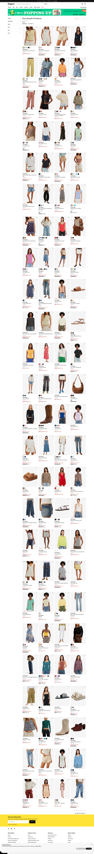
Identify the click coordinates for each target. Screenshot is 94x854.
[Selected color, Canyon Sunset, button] (23, 111)
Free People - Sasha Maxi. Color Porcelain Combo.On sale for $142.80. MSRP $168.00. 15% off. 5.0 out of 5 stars (30, 638)
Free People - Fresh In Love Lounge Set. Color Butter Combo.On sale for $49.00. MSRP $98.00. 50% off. (62, 793)
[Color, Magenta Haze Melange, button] (25, 800)
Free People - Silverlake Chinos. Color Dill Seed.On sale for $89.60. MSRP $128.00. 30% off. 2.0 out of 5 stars (30, 700)
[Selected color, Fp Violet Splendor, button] (55, 425)
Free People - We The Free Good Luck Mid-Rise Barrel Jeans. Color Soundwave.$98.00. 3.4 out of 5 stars (46, 199)
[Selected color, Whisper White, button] (23, 457)
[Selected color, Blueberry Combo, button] (55, 205)
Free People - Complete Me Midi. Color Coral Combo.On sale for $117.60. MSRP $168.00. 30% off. (46, 357)
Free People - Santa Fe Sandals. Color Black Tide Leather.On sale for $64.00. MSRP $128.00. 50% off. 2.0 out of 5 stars (62, 700)
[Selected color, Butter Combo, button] (55, 800)
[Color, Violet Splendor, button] (75, 269)
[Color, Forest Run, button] (73, 174)
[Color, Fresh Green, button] (45, 676)
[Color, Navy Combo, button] (25, 269)
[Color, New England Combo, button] (59, 143)
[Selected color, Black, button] (71, 47)
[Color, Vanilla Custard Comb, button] (57, 143)
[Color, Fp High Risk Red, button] (59, 425)
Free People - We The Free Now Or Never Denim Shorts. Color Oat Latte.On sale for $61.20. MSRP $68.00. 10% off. (46, 762)
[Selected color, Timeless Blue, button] (39, 300)
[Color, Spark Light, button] (73, 205)
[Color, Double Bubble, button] (25, 425)
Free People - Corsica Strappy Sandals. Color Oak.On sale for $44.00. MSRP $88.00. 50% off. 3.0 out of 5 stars (62, 512)
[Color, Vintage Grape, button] (73, 47)
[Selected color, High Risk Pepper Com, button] (55, 488)
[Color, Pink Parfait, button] (41, 47)
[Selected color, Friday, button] (71, 800)
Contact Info (30, 836)
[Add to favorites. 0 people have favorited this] (37, 27)
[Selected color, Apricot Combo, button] (55, 111)
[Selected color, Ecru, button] (39, 47)
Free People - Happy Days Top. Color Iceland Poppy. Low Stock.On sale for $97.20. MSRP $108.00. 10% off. (62, 72)
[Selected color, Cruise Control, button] (39, 582)
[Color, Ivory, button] (43, 79)
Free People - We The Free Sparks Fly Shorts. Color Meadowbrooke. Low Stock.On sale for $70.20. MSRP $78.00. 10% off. (30, 199)
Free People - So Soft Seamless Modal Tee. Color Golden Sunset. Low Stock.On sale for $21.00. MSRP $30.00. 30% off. (30, 357)
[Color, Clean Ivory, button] (30, 47)
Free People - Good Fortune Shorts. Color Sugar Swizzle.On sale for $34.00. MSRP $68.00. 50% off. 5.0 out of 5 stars (78, 262)
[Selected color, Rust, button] (71, 395)
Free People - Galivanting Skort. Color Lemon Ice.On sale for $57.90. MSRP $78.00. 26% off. (78, 575)
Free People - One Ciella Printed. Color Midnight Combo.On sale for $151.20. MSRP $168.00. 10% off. (62, 136)
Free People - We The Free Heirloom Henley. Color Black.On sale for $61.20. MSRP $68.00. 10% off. (46, 167)
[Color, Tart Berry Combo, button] (59, 205)
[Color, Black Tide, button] (73, 333)
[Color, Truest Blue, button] (41, 300)
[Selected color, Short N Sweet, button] (23, 395)
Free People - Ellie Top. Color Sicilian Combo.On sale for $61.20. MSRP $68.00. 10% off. (46, 606)
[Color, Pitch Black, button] (29, 47)
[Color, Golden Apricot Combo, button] (59, 488)
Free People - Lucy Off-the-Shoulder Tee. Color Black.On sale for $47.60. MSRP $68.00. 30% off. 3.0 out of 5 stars (78, 357)
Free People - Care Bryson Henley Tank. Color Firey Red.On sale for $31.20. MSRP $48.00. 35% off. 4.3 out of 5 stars (62, 231)
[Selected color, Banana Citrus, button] (39, 645)
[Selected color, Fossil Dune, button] (39, 488)
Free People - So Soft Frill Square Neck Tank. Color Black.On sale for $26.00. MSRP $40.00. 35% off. (46, 700)
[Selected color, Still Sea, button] (39, 676)
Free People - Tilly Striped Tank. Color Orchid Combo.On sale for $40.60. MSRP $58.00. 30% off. (30, 262)
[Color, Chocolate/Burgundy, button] (41, 425)
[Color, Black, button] (41, 79)
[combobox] (29, 4)
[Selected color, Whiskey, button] (39, 425)
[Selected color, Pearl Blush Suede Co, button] (71, 333)
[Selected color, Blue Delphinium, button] (71, 457)
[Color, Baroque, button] (41, 395)
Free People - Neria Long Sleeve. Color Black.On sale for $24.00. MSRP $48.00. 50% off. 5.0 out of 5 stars (78, 41)
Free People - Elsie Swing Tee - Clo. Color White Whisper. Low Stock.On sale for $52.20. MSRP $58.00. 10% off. (46, 136)
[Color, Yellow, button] (25, 238)
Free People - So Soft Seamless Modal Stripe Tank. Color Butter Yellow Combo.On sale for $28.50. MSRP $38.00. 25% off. (46, 326)
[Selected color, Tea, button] (39, 238)
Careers (9, 836)
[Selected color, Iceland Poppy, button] (55, 79)
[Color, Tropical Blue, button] (77, 174)
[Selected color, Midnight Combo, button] (55, 143)
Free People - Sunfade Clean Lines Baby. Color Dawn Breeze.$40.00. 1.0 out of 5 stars (78, 199)
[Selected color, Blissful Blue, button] (71, 770)
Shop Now (55, 1)
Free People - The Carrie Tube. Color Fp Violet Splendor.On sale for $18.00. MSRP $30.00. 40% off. (62, 419)
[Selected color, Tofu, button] (23, 582)
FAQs (29, 835)
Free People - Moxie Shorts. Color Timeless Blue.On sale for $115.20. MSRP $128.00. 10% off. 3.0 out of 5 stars (30, 544)
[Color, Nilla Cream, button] (73, 111)
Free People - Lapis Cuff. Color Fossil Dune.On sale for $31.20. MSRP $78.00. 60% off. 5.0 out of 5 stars (46, 481)
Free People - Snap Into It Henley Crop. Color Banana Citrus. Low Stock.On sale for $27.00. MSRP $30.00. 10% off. (46, 638)
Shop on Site (75, 14)
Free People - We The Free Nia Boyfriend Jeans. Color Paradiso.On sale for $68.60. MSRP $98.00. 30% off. (46, 388)
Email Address (12, 821)
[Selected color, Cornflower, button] (39, 519)
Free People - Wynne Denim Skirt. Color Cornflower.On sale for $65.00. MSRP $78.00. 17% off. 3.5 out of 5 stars (46, 512)
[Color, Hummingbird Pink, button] (57, 676)
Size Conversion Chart (52, 835)
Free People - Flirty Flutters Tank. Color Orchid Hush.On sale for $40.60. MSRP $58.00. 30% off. (78, 419)
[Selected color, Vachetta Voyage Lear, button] (71, 300)
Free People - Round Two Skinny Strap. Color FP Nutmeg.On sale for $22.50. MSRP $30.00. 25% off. (78, 167)
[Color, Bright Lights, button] (25, 79)
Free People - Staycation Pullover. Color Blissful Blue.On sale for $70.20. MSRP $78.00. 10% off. (78, 762)
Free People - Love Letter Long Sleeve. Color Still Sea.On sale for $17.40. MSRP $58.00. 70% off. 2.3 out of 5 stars (46, 669)
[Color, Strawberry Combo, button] (25, 645)
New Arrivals (70, 838)
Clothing (69, 836)
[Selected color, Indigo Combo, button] (23, 238)
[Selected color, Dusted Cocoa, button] (71, 488)
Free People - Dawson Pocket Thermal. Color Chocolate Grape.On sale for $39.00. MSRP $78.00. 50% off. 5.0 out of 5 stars (78, 669)
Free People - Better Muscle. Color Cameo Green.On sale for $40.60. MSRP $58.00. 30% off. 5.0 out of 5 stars (78, 136)
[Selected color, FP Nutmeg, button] (71, 174)
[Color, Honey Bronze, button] (41, 269)
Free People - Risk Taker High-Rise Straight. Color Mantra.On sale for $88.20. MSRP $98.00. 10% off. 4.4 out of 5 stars (30, 762)
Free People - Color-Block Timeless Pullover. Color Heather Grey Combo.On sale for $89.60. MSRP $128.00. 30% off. (62, 357)
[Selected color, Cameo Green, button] (71, 143)
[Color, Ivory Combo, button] (57, 205)
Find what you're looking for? (80, 813)
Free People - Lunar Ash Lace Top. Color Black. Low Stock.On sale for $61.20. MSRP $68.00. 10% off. (46, 104)
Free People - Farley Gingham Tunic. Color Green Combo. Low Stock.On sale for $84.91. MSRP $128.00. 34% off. (30, 606)
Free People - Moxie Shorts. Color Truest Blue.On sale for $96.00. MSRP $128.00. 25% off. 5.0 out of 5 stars (62, 262)
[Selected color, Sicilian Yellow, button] (23, 47)
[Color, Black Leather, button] (73, 739)
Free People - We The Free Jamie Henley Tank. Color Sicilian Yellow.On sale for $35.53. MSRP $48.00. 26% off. (30, 41)
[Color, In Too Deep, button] (73, 800)
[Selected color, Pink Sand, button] (71, 238)
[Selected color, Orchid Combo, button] (23, 269)
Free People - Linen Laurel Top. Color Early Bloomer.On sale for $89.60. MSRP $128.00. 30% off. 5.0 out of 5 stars (62, 544)
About (9, 835)
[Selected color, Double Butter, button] (55, 613)
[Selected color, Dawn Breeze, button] (71, 205)
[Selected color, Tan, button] (23, 488)
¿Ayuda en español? (32, 838)
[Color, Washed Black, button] (27, 582)
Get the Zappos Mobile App (13, 838)
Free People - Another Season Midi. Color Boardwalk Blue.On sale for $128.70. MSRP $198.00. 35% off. (46, 450)
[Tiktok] (11, 828)
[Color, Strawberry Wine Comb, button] (59, 111)
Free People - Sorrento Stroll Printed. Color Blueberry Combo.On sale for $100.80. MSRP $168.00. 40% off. (62, 199)
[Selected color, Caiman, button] (71, 111)
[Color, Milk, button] (43, 205)
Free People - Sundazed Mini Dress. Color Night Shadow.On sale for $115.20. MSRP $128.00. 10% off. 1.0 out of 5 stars (30, 294)
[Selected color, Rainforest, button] (39, 739)
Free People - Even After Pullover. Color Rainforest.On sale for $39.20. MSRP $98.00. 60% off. (46, 732)
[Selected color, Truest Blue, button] (55, 269)
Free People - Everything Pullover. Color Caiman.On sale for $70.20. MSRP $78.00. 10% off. (78, 104)
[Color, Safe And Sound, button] (73, 457)
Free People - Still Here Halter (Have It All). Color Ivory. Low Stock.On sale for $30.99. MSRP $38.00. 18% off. (78, 512)
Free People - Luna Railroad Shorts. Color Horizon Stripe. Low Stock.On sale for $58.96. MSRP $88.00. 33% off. (46, 544)
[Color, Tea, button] (41, 174)
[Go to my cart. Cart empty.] (85, 4)
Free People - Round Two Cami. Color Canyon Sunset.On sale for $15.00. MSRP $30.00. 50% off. (62, 669)
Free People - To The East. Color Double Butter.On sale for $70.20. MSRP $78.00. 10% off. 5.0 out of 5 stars (62, 606)
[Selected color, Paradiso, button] (39, 395)
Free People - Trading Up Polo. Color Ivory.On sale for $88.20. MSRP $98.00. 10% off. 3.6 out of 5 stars (30, 793)
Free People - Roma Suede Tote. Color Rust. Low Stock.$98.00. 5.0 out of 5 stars (78, 388)
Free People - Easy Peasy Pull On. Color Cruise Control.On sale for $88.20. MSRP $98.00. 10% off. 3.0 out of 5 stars (46, 575)
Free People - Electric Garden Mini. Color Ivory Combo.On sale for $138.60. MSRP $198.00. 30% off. (62, 762)
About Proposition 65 (32, 842)
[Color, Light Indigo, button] (41, 519)
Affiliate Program (51, 836)
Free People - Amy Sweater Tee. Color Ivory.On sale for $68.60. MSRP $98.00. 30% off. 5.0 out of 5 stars (62, 326)
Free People (30, 23)
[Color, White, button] (59, 238)
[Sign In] (82, 4)
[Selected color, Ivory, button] (39, 269)
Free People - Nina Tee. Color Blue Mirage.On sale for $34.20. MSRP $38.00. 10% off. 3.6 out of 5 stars (46, 72)
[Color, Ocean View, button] (46, 269)
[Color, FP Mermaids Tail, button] (41, 707)
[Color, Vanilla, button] (25, 488)
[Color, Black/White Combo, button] (27, 269)
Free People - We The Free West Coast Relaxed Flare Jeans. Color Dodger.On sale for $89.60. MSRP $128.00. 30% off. (78, 606)
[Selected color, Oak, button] (55, 519)
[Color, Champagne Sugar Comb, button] (57, 488)
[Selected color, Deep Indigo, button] (23, 519)
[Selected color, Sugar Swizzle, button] (71, 269)
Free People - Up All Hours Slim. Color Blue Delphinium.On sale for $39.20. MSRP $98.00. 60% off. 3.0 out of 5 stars (78, 450)
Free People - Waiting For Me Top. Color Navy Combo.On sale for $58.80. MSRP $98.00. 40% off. (30, 732)
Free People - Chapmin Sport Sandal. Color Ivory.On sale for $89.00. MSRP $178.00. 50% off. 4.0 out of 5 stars (78, 700)
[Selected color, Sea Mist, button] (55, 457)
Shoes (69, 842)
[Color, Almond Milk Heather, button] (43, 739)
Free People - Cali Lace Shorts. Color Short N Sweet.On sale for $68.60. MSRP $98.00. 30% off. (30, 388)
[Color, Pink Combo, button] (41, 800)
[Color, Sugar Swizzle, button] (25, 300)
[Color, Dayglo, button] (41, 739)
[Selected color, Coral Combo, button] (39, 364)
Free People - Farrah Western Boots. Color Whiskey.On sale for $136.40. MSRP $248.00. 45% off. (46, 419)
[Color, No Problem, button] (45, 582)
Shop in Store (82, 14)
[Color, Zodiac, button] (59, 47)
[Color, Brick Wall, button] (73, 645)
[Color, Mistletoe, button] (27, 47)
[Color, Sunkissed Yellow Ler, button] (73, 300)
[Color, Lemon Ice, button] (25, 582)
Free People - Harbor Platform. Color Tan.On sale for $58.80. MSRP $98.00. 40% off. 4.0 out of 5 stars (30, 481)
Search (45, 3)
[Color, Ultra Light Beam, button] (41, 205)
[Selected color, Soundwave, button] (39, 205)
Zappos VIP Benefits (12, 842)
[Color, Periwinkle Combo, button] (61, 111)
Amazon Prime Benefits (12, 840)
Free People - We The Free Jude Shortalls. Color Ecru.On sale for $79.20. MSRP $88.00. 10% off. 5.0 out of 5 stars (46, 41)
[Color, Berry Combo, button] (57, 174)
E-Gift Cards (50, 842)
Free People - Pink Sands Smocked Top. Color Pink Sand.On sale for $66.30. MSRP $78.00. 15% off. (78, 231)
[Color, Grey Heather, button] (27, 800)
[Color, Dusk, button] (27, 79)
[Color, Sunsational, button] (57, 47)
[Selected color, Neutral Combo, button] (39, 800)
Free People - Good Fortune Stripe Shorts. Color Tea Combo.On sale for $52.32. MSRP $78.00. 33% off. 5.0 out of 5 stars (62, 167)
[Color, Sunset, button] (41, 111)
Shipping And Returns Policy (33, 840)
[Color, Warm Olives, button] (73, 269)
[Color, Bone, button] (57, 519)
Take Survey (50, 840)
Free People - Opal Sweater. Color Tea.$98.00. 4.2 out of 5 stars (46, 231)
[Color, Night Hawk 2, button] (57, 457)
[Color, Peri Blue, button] (41, 238)
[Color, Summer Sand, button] (27, 111)
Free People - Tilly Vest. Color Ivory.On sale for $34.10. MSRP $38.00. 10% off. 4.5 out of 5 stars (46, 262)
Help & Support (83, 7)
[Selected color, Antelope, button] (23, 79)
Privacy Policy (38, 846)
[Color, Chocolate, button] (73, 238)
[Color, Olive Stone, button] (45, 79)
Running (69, 840)
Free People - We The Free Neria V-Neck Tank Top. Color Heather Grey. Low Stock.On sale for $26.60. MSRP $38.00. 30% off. (78, 544)
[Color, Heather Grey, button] (46, 79)
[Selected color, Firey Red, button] (55, 238)
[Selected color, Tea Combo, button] (55, 174)
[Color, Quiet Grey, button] (25, 47)
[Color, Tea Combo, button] (41, 364)
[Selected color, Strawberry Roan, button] (23, 143)
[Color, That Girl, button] (25, 395)
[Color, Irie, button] (43, 582)
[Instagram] (8, 828)
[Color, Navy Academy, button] (73, 143)
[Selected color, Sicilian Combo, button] (39, 613)
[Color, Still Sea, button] (75, 47)
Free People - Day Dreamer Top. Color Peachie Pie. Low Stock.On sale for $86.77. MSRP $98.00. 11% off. (62, 294)
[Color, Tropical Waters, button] (57, 425)
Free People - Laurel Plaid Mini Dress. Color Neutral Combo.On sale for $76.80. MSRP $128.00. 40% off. (46, 793)
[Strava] (14, 828)
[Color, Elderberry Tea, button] (41, 645)
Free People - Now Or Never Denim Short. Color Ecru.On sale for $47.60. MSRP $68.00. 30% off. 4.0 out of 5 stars (62, 41)
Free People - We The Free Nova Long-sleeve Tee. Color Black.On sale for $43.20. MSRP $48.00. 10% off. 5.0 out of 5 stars (30, 326)
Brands (69, 835)
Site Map (49, 838)
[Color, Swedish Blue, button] (45, 739)
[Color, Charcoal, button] (46, 739)
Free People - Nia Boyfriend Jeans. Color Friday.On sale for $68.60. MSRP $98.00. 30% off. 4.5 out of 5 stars (78, 793)
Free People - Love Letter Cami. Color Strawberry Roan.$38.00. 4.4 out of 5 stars (30, 136)
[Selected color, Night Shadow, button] (23, 300)
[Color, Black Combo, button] (57, 111)
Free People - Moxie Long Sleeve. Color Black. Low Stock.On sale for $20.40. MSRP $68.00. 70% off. (78, 638)
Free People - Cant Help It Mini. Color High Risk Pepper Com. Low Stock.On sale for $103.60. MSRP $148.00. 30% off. (62, 481)
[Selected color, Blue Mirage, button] (39, 79)
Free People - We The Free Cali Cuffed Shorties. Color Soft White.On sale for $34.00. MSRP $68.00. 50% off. (62, 388)
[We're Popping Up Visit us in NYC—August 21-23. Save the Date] (47, 12)
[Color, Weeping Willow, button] (43, 269)
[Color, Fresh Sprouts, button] (45, 238)
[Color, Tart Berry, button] (43, 676)
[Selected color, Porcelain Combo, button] (23, 645)
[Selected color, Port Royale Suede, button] (71, 739)
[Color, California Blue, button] (25, 519)
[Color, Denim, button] (73, 707)
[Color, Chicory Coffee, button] (46, 238)
